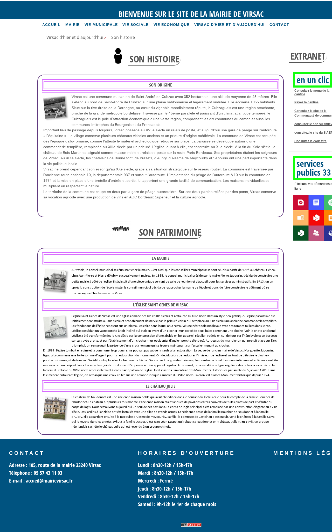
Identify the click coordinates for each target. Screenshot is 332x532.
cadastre (320, 141)
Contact (279, 25)
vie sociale (135, 25)
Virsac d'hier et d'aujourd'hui (229, 25)
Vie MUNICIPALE (101, 25)
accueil (51, 25)
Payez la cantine (306, 102)
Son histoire (123, 37)
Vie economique (172, 25)
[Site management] (191, 525)
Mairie (72, 25)
